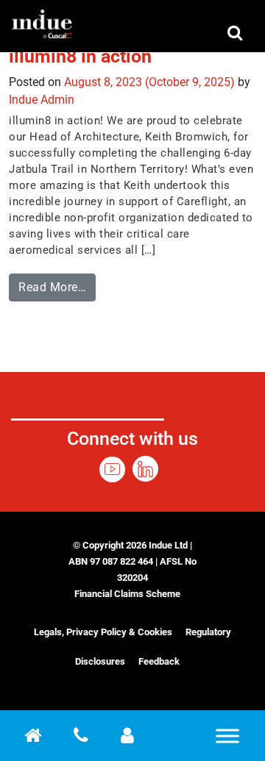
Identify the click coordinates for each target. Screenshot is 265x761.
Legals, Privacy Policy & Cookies (103, 631)
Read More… (57, 284)
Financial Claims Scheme (127, 593)
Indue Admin (41, 100)
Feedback (159, 661)
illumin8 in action (80, 56)
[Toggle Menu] (227, 736)
